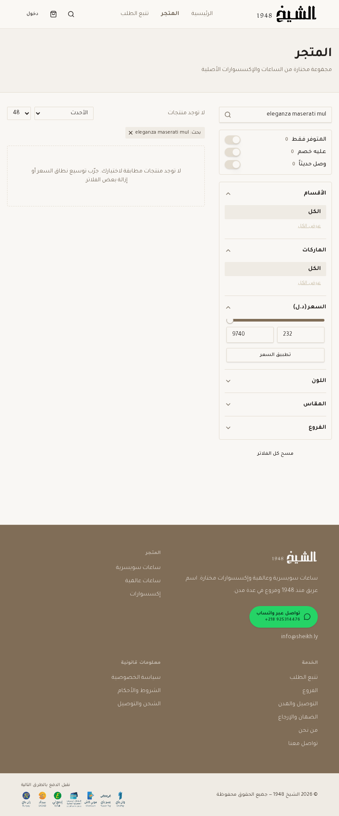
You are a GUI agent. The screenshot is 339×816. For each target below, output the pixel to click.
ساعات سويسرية (138, 568)
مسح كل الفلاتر (275, 454)
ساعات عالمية (143, 581)
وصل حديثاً (309, 164)
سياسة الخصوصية (136, 678)
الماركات (314, 250)
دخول (32, 14)
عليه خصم (308, 152)
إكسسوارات (145, 594)
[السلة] (53, 14)
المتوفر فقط (305, 140)
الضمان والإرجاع (298, 718)
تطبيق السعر (275, 355)
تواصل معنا (303, 744)
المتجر (170, 14)
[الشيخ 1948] (286, 14)
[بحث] (71, 14)
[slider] (230, 320)
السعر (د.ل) (309, 307)
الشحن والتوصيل (139, 704)
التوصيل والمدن (298, 704)
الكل (314, 212)
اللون (319, 381)
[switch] (233, 139)
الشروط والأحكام (139, 691)
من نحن (308, 731)
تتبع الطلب (135, 14)
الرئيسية (202, 14)
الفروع (317, 428)
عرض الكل (309, 226)
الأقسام (315, 194)
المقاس (314, 404)
